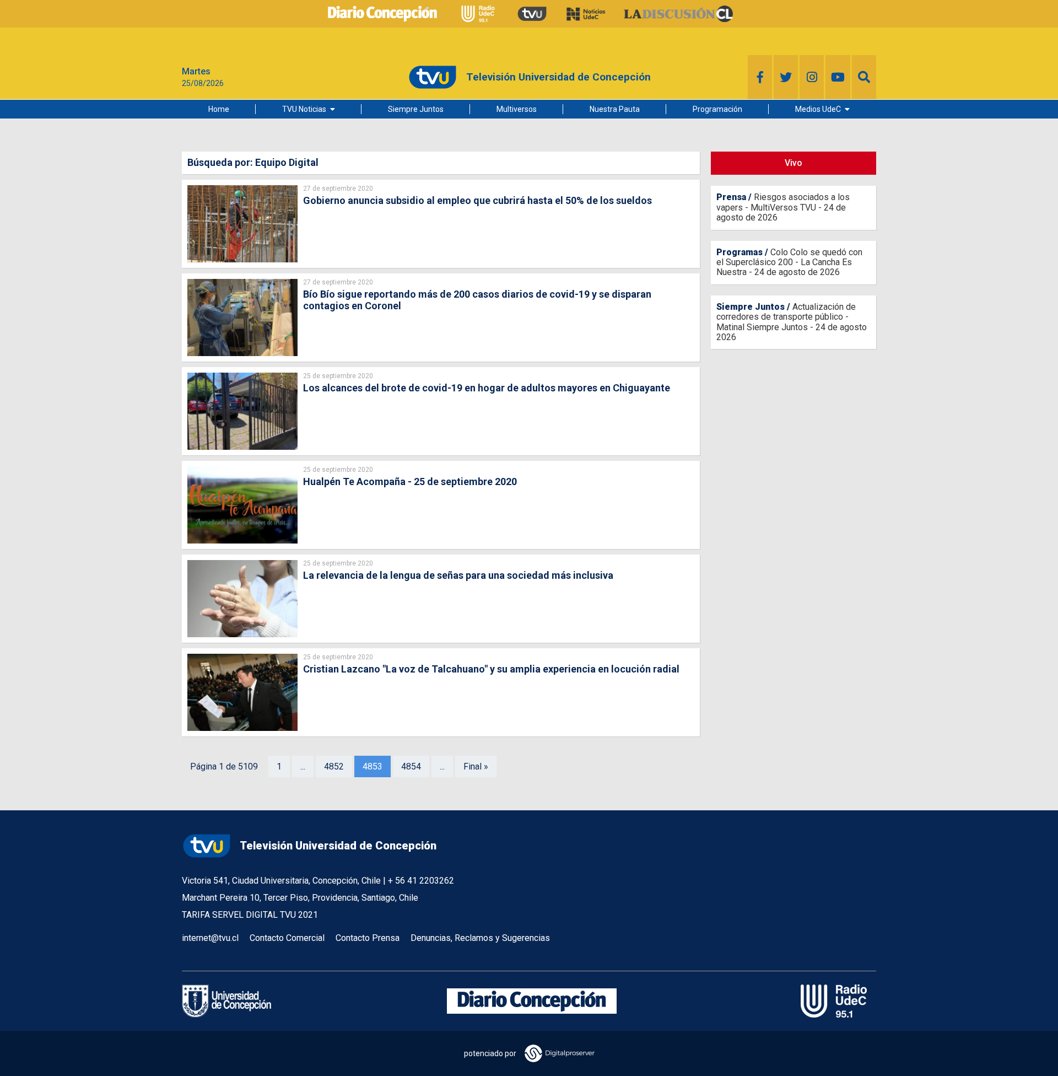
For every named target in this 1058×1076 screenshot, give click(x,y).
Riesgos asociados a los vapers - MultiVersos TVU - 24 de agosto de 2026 (783, 207)
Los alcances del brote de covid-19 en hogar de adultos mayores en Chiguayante (486, 388)
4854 (411, 766)
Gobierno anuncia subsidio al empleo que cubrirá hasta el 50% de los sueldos (477, 200)
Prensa (731, 197)
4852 (334, 766)
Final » (475, 766)
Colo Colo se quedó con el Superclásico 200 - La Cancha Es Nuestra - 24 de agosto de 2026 (789, 262)
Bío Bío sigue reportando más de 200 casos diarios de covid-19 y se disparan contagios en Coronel (477, 299)
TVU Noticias (304, 109)
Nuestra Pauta (615, 109)
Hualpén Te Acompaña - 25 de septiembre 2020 (410, 481)
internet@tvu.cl (210, 938)
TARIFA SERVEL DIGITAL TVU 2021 (250, 915)
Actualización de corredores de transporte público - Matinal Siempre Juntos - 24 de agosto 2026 (791, 322)
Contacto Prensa (368, 938)
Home (218, 109)
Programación (717, 109)
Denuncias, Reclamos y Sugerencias (480, 938)
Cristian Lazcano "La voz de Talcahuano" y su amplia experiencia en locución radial (491, 669)
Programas (739, 252)
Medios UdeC (818, 109)
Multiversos (516, 109)
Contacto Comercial (287, 938)
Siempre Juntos (416, 109)
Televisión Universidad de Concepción (338, 845)
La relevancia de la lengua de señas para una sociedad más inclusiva (458, 575)
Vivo (793, 163)
